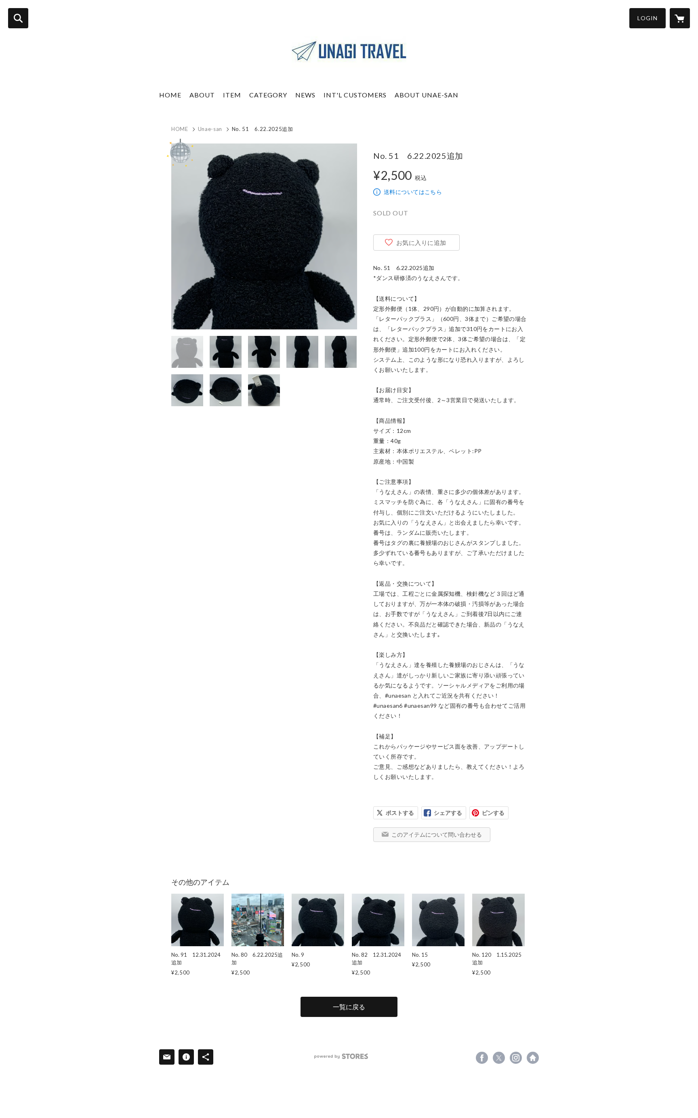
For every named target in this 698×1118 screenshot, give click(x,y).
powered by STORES (341, 1056)
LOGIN (647, 18)
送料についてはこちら (413, 191)
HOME (170, 95)
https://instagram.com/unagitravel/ (516, 1058)
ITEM (232, 95)
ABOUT (202, 95)
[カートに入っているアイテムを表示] (680, 18)
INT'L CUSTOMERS (355, 95)
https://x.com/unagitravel (499, 1058)
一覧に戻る (349, 1006)
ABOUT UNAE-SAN (426, 95)
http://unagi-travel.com (533, 1058)
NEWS (305, 95)
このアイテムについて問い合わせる (436, 834)
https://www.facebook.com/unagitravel (482, 1058)
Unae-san (210, 129)
